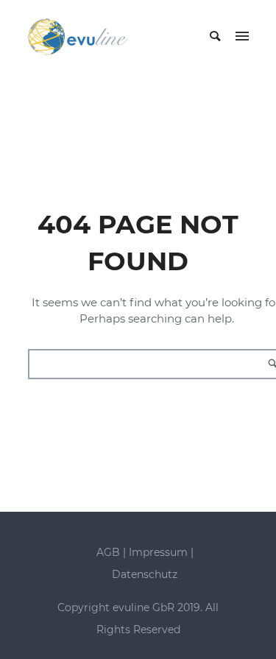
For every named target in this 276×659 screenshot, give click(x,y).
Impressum (158, 552)
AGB (108, 552)
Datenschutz (144, 574)
